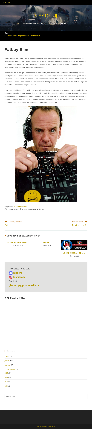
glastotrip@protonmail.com (24, 285)
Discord (17, 272)
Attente (46, 242)
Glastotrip (46, 15)
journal (7, 361)
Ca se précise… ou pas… (74, 253)
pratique (7, 365)
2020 (6, 373)
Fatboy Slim (35, 36)
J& (43, 209)
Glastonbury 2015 (20, 206)
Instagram (19, 277)
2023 (6, 382)
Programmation (30, 209)
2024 (6, 386)
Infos (6, 356)
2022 (6, 377)
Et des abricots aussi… (17, 242)
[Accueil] (5, 36)
